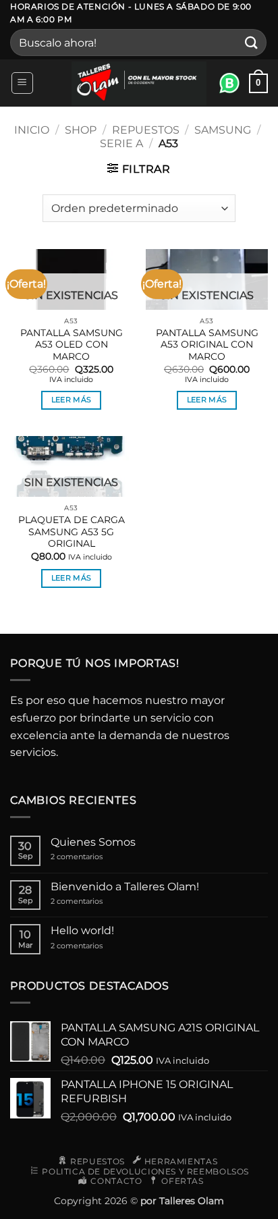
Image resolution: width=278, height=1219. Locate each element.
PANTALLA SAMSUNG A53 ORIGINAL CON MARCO (207, 344)
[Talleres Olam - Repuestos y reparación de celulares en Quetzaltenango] (139, 83)
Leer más (71, 399)
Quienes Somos (93, 842)
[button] (22, 83)
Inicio (31, 130)
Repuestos (145, 130)
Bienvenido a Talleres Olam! (125, 886)
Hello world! (82, 930)
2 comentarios (91, 856)
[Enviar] (251, 43)
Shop (80, 130)
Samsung (222, 130)
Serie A (121, 143)
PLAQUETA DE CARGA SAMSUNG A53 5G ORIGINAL (71, 531)
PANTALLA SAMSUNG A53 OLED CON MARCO (71, 344)
